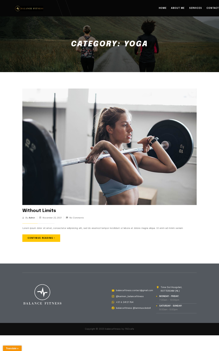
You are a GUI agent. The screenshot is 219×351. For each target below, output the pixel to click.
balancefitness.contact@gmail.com (134, 290)
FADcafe (129, 329)
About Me (178, 8)
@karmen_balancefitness (130, 296)
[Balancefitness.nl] (29, 8)
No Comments (76, 218)
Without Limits (39, 210)
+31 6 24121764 (124, 302)
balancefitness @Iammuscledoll (133, 308)
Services (195, 8)
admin (32, 218)
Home (163, 8)
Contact (212, 8)
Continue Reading (40, 238)
